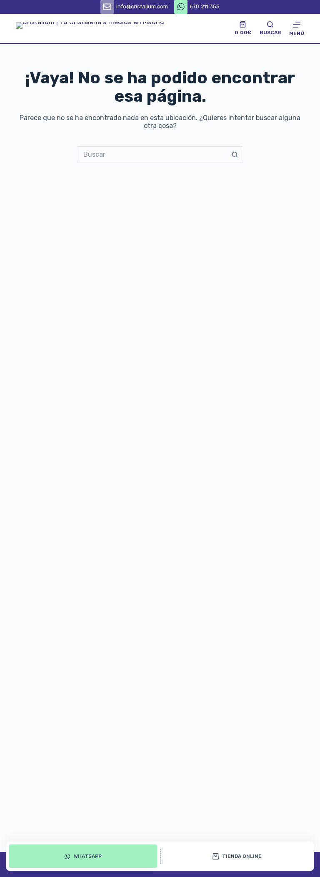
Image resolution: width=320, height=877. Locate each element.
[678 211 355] (181, 7)
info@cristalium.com (142, 6)
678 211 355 (205, 6)
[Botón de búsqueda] (235, 154)
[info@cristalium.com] (107, 7)
